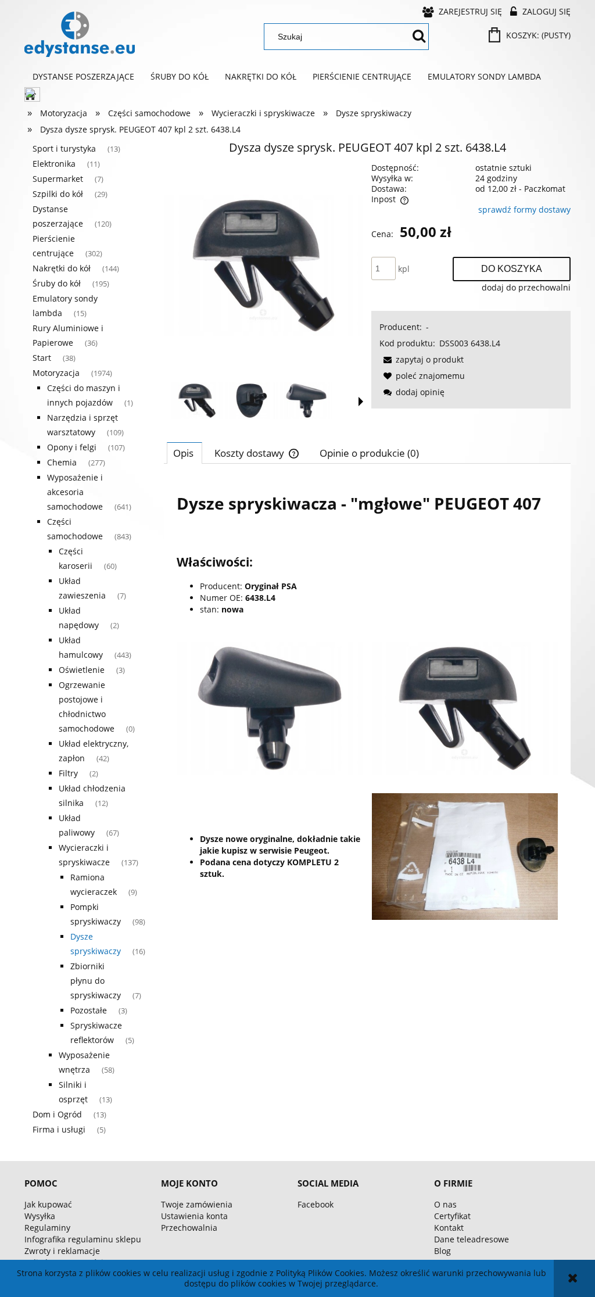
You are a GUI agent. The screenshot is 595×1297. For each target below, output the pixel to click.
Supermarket (58, 178)
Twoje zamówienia (196, 1204)
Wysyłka (39, 1215)
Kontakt (449, 1227)
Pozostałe (88, 1010)
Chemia (62, 462)
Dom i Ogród (57, 1114)
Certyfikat (452, 1215)
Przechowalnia (189, 1227)
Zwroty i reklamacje (62, 1250)
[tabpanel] (367, 700)
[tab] (184, 452)
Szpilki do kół (58, 193)
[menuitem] (83, 77)
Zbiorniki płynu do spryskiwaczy (95, 981)
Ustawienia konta (194, 1215)
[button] (361, 401)
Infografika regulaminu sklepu (82, 1239)
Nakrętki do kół (62, 268)
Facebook (316, 1204)
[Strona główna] (79, 34)
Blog (442, 1250)
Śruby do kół (57, 283)
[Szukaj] (419, 36)
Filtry (68, 773)
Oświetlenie (82, 669)
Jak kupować (48, 1204)
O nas (445, 1204)
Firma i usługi (59, 1129)
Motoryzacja (56, 372)
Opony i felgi (71, 447)
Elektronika (54, 163)
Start (42, 357)
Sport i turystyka (64, 148)
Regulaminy (47, 1227)
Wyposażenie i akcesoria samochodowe (75, 492)
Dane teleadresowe (471, 1239)
